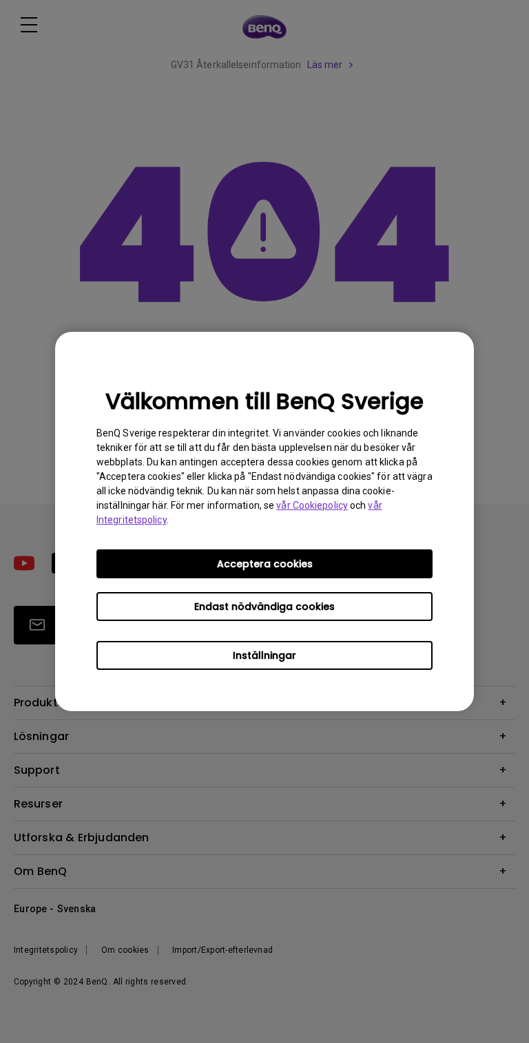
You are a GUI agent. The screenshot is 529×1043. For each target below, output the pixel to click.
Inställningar (264, 655)
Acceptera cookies (265, 564)
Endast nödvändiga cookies (264, 606)
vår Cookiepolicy (312, 505)
